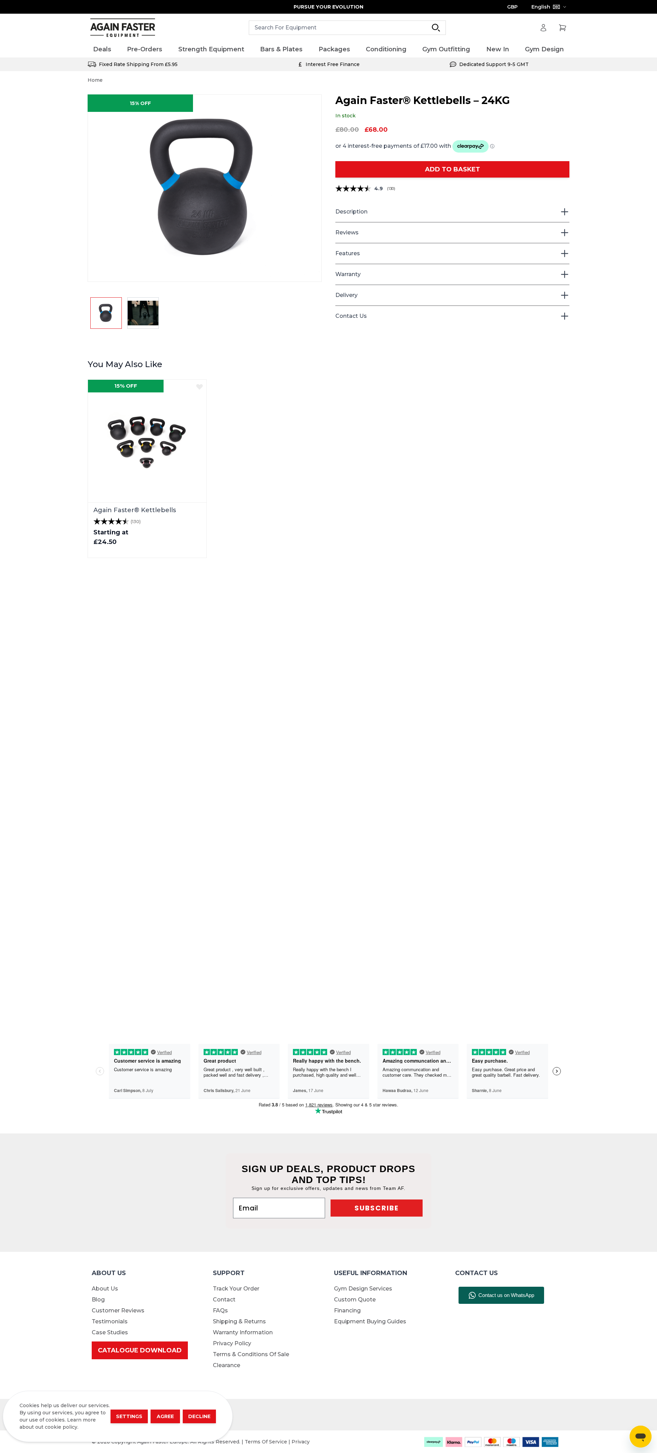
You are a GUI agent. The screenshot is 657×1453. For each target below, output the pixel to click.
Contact (224, 1299)
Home (95, 80)
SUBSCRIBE (377, 1208)
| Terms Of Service (265, 1442)
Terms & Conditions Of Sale (251, 1354)
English (540, 7)
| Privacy (299, 1442)
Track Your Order (236, 1288)
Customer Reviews (118, 1310)
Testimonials (110, 1321)
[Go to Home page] (122, 27)
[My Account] (543, 28)
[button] (205, 188)
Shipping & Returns (239, 1321)
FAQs (220, 1310)
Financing (347, 1310)
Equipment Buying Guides (370, 1321)
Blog (98, 1299)
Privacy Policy (232, 1343)
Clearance (226, 1365)
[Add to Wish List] (199, 386)
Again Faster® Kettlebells (134, 510)
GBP (512, 7)
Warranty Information (243, 1332)
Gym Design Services (363, 1288)
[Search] (436, 28)
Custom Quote (355, 1299)
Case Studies (110, 1332)
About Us (105, 1288)
